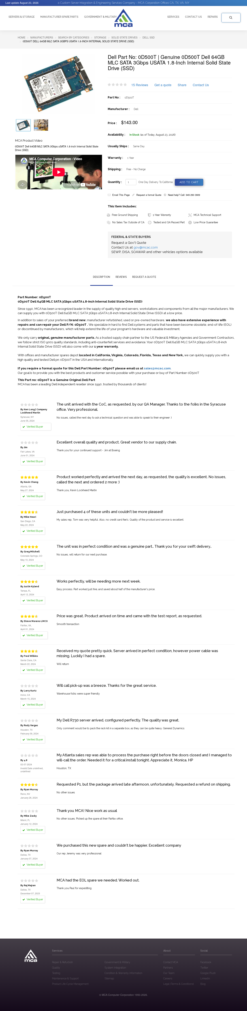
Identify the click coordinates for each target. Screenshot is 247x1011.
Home (21, 37)
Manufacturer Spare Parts (59, 16)
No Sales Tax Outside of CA (128, 222)
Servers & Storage (21, 16)
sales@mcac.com (157, 368)
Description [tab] (101, 276)
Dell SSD (148, 37)
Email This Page (121, 195)
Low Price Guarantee (206, 222)
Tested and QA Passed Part (169, 222)
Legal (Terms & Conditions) (178, 983)
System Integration (115, 967)
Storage (100, 37)
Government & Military (100, 16)
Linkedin (205, 978)
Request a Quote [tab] (144, 276)
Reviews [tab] (121, 276)
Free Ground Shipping (125, 215)
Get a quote (162, 84)
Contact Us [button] (193, 16)
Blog (203, 983)
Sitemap (109, 978)
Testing (56, 973)
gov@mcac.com (146, 247)
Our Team (168, 973)
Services (173, 16)
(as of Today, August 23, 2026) (158, 134)
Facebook (205, 962)
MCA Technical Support (207, 215)
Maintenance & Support (65, 978)
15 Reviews (139, 84)
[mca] (31, 955)
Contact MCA (170, 962)
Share (182, 84)
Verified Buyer (34, 426)
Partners (168, 967)
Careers (167, 978)
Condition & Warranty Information (123, 973)
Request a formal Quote (148, 195)
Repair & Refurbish (62, 962)
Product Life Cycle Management (70, 983)
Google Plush (208, 973)
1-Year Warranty (162, 215)
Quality (56, 967)
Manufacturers (41, 37)
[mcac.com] (123, 18)
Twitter (204, 967)
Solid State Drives (124, 37)
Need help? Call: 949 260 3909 (184, 195)
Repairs (213, 16)
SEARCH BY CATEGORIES (73, 37)
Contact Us (201, 84)
